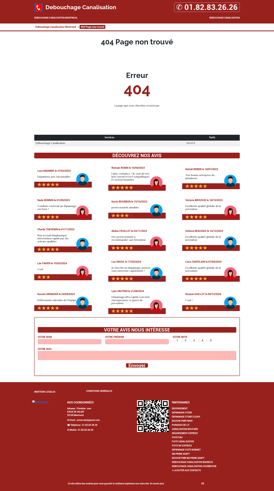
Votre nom (45, 336)
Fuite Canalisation (183, 441)
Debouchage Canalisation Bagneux (192, 462)
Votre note (180, 336)
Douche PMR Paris (182, 421)
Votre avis (45, 349)
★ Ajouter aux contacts (186, 470)
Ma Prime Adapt (181, 454)
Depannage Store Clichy (186, 416)
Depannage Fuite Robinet (186, 449)
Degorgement (180, 408)
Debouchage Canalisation (224, 18)
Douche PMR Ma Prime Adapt (188, 458)
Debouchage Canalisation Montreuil (56, 18)
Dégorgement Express (185, 433)
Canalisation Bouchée (185, 429)
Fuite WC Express (182, 445)
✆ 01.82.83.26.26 (207, 7)
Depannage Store (182, 412)
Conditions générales (99, 391)
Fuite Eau (177, 437)
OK (202, 483)
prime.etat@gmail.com (88, 420)
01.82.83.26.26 (89, 425)
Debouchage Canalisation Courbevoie (194, 466)
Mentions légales (44, 392)
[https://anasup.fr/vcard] (153, 416)
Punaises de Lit (180, 425)
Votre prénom (114, 336)
